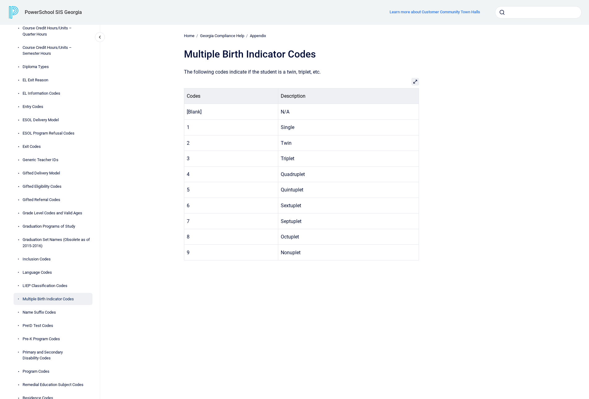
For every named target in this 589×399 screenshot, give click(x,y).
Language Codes (37, 272)
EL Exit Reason (35, 80)
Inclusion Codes (37, 259)
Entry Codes (33, 106)
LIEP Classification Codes (45, 285)
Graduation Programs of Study (49, 226)
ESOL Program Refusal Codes (49, 133)
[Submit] (502, 12)
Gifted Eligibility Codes (42, 186)
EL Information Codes (41, 93)
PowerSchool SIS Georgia (53, 12)
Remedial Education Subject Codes (53, 384)
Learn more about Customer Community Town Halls (435, 12)
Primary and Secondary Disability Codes (43, 355)
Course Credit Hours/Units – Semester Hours (47, 50)
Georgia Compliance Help (222, 35)
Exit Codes (32, 146)
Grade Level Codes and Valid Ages (52, 213)
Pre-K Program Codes (41, 339)
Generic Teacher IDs (40, 159)
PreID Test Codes (38, 325)
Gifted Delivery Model (41, 173)
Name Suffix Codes (39, 312)
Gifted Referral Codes (41, 199)
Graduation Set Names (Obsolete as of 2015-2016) (56, 242)
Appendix (258, 35)
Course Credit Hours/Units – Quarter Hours (47, 31)
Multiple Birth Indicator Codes (48, 299)
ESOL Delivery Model (41, 120)
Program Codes (36, 371)
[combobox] (538, 12)
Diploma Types (36, 66)
